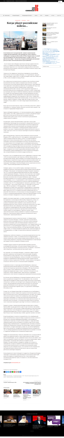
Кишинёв (50, 51)
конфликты (55, 59)
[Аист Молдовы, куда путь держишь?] (44, 29)
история (52, 59)
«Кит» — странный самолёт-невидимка (52, 42)
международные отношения (48, 61)
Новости (35, 427)
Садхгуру (51, 55)
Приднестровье (45, 53)
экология (43, 63)
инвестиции (44, 59)
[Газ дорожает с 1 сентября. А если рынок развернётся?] (44, 39)
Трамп (55, 55)
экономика (48, 63)
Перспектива (7, 15)
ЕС (48, 50)
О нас (58, 15)
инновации (48, 59)
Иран (43, 51)
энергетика (54, 63)
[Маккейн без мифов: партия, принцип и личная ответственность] (44, 25)
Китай (46, 51)
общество (44, 62)
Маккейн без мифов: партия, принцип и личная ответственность (52, 24)
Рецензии (46, 15)
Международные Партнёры (27, 15)
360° (41, 15)
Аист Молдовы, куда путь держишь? (51, 28)
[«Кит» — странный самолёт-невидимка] (44, 43)
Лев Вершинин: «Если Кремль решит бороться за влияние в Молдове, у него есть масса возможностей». (32, 383)
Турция (57, 55)
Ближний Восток (48, 48)
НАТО (43, 52)
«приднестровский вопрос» (8, 375)
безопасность (55, 56)
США (47, 55)
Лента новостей (17, 20)
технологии (58, 62)
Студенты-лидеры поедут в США (10, 382)
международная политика (46, 60)
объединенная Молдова (17, 375)
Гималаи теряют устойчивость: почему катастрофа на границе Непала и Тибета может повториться (53, 34)
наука (56, 61)
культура (58, 59)
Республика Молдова (49, 54)
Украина (44, 56)
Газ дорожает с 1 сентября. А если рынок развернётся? (52, 37)
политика (49, 62)
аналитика (49, 56)
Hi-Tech (52, 15)
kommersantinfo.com (7, 397)
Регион (36, 15)
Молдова (56, 51)
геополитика (50, 58)
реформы (53, 62)
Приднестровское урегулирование (50, 52)
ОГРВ (23, 375)
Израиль (55, 50)
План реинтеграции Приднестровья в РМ (31, 375)
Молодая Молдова (16, 15)
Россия (57, 54)
